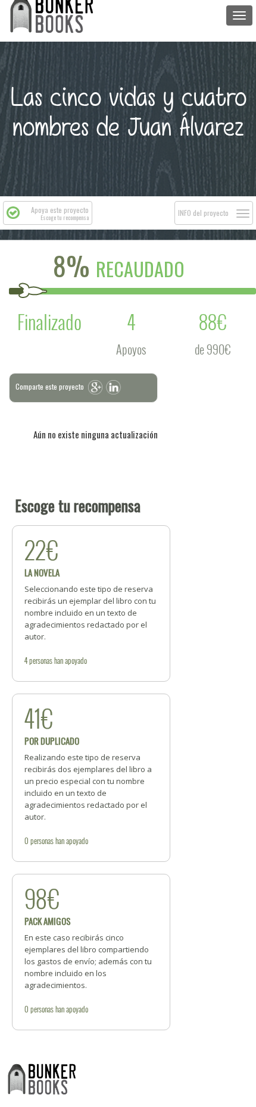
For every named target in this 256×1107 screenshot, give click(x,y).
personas (40, 660)
